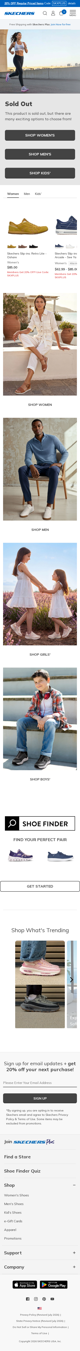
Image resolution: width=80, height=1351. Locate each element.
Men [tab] (27, 194)
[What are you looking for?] (45, 13)
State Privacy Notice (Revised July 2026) (39, 1320)
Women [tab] (13, 194)
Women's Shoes (16, 1195)
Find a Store (17, 1157)
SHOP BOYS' (40, 779)
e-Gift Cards (13, 1221)
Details (47, 26)
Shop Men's (40, 154)
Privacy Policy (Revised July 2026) (39, 1314)
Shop (38, 26)
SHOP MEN (40, 530)
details (72, 3)
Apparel (10, 1230)
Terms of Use (26, 1119)
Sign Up (40, 1098)
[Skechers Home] (19, 13)
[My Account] (53, 13)
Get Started (40, 886)
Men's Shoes (14, 1204)
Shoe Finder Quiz (22, 1171)
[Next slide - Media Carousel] (71, 980)
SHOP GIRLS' (40, 654)
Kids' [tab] (38, 194)
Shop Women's (40, 135)
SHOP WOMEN (40, 405)
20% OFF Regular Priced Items (24, 3)
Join (8, 1141)
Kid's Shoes (13, 1212)
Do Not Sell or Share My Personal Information (40, 1327)
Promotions (13, 1238)
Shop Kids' (40, 173)
